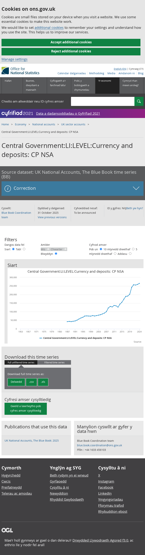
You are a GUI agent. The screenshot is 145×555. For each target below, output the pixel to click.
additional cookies (49, 27)
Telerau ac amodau (17, 493)
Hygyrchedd (11, 475)
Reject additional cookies (71, 51)
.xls (43, 382)
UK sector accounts (73, 124)
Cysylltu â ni (59, 487)
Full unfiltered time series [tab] (21, 362)
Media (111, 73)
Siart (8, 249)
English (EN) (120, 68)
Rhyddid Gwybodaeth (67, 499)
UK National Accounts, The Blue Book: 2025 (32, 440)
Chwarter (57, 249)
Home (5, 124)
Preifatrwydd (12, 487)
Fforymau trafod (111, 505)
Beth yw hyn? (134, 208)
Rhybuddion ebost (112, 511)
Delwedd (16, 382)
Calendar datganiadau (72, 73)
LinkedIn (105, 493)
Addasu (123, 254)
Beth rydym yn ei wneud (69, 475)
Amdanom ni (127, 73)
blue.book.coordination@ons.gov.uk (99, 445)
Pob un (94, 249)
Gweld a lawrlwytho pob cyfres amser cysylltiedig (25, 408)
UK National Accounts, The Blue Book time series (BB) (69, 174)
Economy (20, 124)
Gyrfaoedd (58, 481)
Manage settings (15, 59)
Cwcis (6, 481)
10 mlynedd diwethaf (117, 249)
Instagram (106, 481)
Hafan (8, 80)
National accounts (43, 124)
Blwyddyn (47, 254)
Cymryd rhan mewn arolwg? (131, 83)
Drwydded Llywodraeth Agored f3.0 (100, 540)
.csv (31, 382)
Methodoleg (96, 73)
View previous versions (52, 217)
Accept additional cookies (71, 42)
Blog (140, 73)
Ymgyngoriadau (110, 499)
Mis (43, 249)
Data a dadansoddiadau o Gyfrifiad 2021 (68, 113)
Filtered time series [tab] (54, 362)
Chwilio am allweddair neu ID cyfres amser (33, 101)
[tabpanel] (38, 378)
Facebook (105, 487)
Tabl (19, 249)
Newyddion (59, 493)
